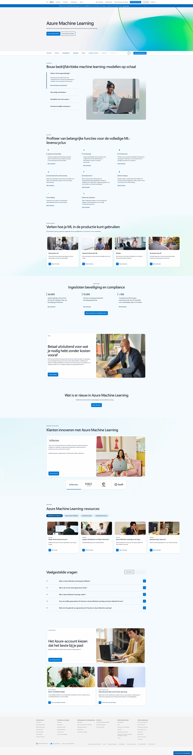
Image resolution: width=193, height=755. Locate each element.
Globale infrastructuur (40, 727)
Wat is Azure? (38, 722)
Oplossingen (74, 2)
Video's (119, 738)
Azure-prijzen (59, 724)
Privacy (104, 744)
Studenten (120, 729)
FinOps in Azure (60, 732)
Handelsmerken (122, 744)
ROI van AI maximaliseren (62, 734)
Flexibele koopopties (61, 729)
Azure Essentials (39, 734)
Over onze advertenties (131, 744)
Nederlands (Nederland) (43, 743)
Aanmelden (146, 2)
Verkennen (57, 2)
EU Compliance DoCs (142, 744)
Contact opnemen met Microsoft (94, 744)
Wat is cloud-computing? (142, 722)
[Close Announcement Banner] (144, 6)
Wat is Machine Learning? (143, 727)
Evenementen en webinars (123, 732)
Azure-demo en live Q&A (82, 732)
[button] (73, 484)
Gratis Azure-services (61, 727)
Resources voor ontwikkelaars (123, 727)
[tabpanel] (96, 538)
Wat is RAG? (140, 739)
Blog (118, 724)
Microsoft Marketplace (100, 724)
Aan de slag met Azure (136, 2)
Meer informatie (99, 2)
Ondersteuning (108, 2)
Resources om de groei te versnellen (84, 724)
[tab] (54, 515)
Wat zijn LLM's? (140, 734)
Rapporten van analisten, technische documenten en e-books (125, 735)
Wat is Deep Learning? (142, 729)
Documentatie (120, 722)
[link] (49, 53)
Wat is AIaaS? (140, 732)
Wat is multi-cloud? (141, 724)
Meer (81, 2)
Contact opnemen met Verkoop (121, 2)
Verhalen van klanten (40, 736)
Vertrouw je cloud (39, 732)
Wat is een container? (142, 736)
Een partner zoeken (100, 727)
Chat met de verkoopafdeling (183, 753)
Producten (65, 2)
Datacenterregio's (39, 729)
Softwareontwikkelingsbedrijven (102, 722)
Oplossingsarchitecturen (82, 727)
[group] (62, 251)
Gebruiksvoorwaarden (112, 744)
